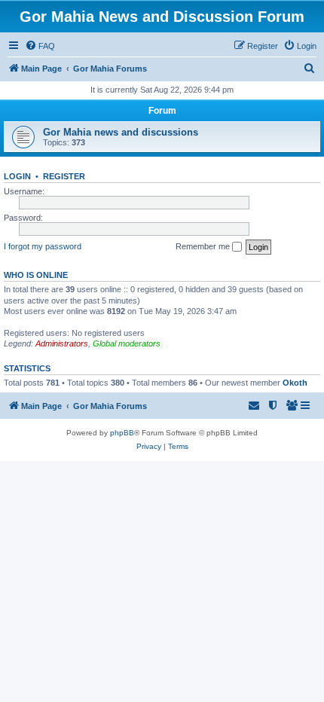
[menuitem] (40, 46)
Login (17, 176)
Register (64, 176)
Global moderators (126, 343)
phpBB (122, 433)
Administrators (61, 343)
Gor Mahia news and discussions (120, 132)
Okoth (295, 382)
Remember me (204, 246)
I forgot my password (42, 246)
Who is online (36, 274)
